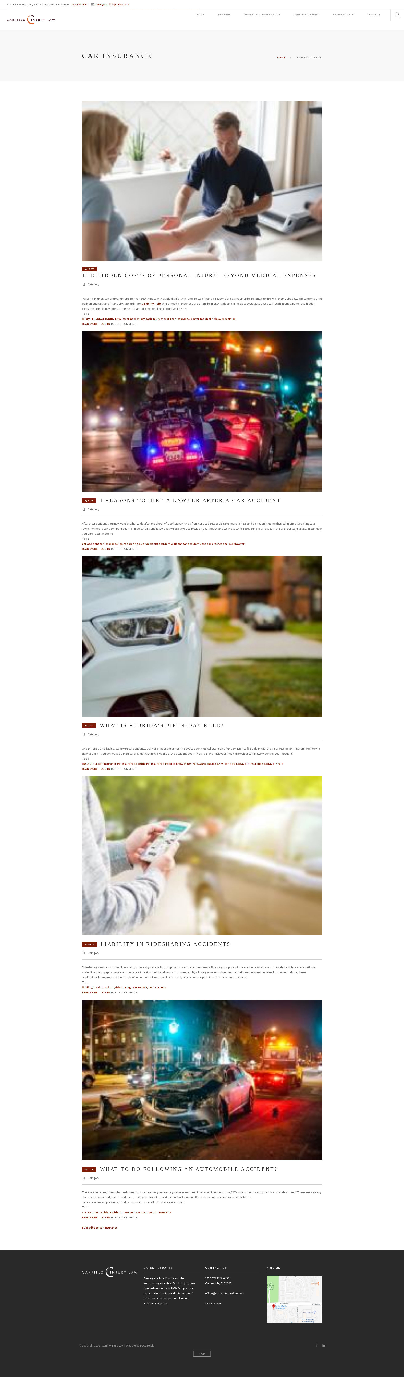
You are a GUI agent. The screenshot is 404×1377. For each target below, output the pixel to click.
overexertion (227, 319)
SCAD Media (147, 1345)
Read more (89, 324)
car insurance (180, 319)
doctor (194, 319)
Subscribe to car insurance (100, 1227)
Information (341, 14)
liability (87, 987)
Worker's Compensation (262, 14)
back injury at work (158, 319)
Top (202, 1353)
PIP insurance (126, 764)
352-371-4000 (79, 4)
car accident (90, 544)
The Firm (224, 14)
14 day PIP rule (273, 764)
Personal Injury (306, 14)
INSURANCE (90, 764)
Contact (373, 14)
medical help (209, 319)
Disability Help (151, 304)
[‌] (317, 1345)
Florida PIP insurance (150, 764)
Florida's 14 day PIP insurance (243, 764)
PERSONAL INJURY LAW (105, 319)
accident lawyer (234, 544)
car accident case (194, 544)
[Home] (31, 15)
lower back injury (133, 319)
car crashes (214, 544)
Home (201, 14)
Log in (105, 324)
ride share (107, 987)
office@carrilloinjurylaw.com (112, 4)
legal (96, 987)
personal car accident (138, 1212)
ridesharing (123, 987)
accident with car (170, 544)
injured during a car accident (138, 544)
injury (86, 319)
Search (395, 15)
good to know (174, 764)
